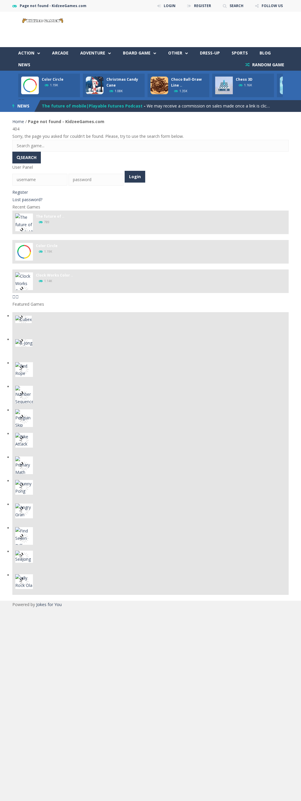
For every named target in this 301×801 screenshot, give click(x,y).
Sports (240, 53)
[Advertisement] (182, 29)
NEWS (24, 64)
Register (20, 192)
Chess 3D (244, 79)
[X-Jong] (23, 342)
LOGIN (169, 5)
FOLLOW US (272, 5)
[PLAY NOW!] (30, 85)
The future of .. (50, 216)
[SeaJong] (24, 556)
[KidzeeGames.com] (41, 20)
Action (26, 53)
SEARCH (236, 5)
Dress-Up (210, 53)
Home (18, 121)
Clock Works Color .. (54, 275)
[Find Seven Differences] (24, 537)
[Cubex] (23, 319)
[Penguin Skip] (24, 418)
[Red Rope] (24, 369)
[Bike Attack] (24, 440)
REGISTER (202, 5)
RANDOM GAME (267, 64)
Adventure (92, 53)
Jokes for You (49, 604)
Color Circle (52, 79)
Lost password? (27, 199)
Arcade (60, 53)
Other (175, 53)
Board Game (136, 53)
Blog (265, 53)
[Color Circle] (24, 251)
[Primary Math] (24, 466)
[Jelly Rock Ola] (24, 581)
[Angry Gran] (24, 510)
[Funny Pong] (24, 487)
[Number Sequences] (24, 395)
